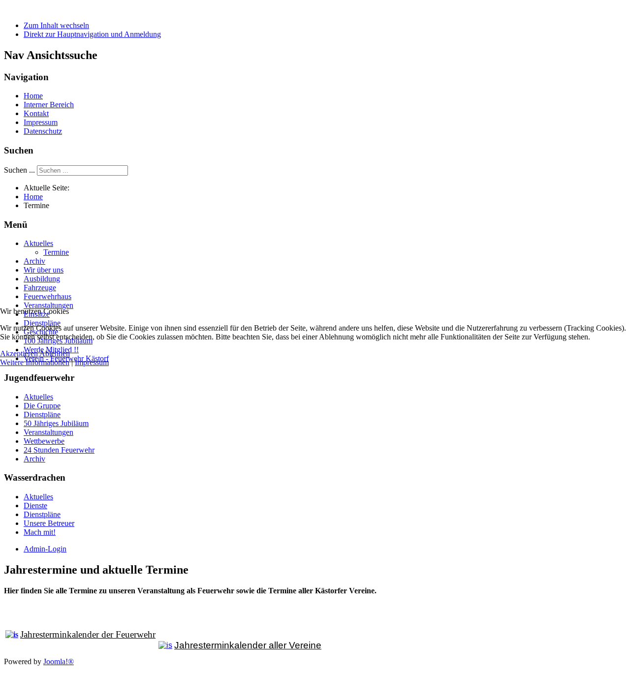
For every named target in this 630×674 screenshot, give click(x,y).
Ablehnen (54, 353)
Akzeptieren (19, 353)
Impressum (92, 362)
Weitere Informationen (34, 362)
